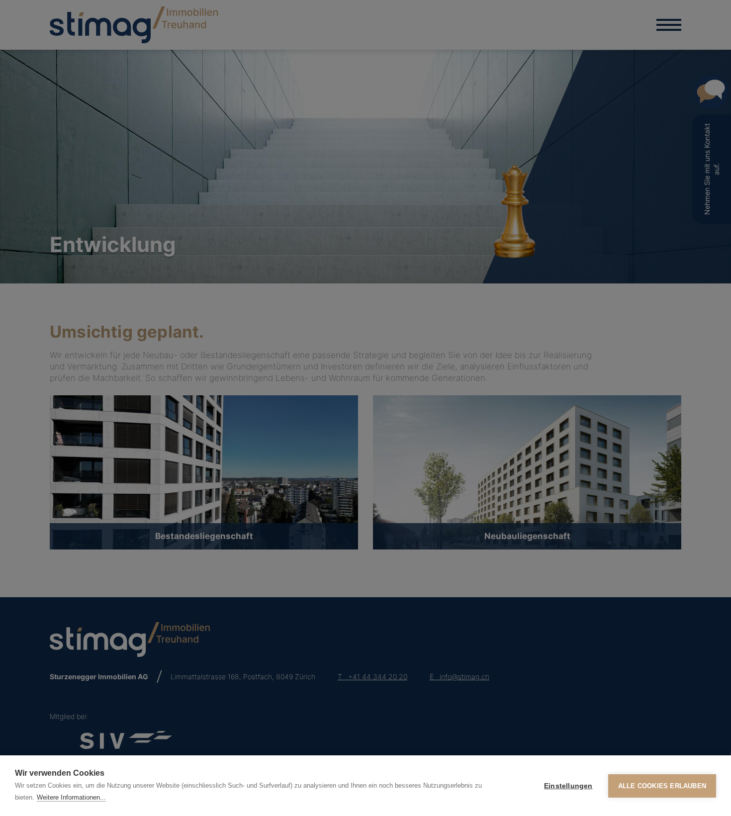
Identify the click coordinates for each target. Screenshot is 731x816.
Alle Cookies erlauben (662, 786)
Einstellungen (568, 786)
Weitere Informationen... (71, 797)
